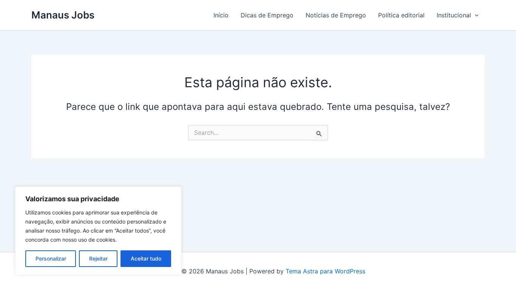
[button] (475, 15)
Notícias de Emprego (336, 15)
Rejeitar (98, 258)
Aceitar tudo (146, 258)
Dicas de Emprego (267, 15)
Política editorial (401, 15)
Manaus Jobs (62, 15)
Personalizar (51, 258)
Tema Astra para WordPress (325, 271)
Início (221, 15)
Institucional (454, 15)
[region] (98, 231)
